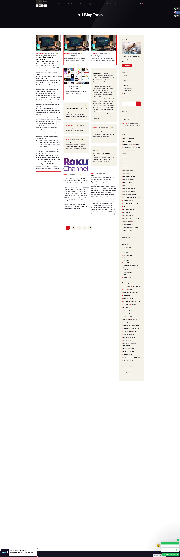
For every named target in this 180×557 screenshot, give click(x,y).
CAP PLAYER (126, 301)
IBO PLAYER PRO (127, 310)
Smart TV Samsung (128, 227)
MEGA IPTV (126, 218)
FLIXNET (133, 304)
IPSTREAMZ (126, 165)
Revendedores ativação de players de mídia (130, 266)
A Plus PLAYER (127, 292)
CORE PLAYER (127, 147)
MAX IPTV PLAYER (128, 215)
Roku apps (126, 269)
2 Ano (133, 286)
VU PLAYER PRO (127, 366)
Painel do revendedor (128, 334)
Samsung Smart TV (128, 224)
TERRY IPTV (126, 360)
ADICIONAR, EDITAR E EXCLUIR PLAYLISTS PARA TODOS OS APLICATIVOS (131, 117)
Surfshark (125, 230)
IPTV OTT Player (127, 322)
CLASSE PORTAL (127, 144)
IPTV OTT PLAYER (128, 171)
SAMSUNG (133, 351)
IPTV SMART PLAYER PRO (130, 194)
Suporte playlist (40, 53)
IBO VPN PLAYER (127, 156)
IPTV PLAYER (126, 174)
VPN (125, 93)
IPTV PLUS (126, 180)
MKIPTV (134, 221)
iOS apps (126, 252)
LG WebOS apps (128, 255)
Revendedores (127, 340)
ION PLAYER (126, 319)
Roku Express (131, 348)
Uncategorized (69, 105)
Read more (127, 65)
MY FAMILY (127, 260)
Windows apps (127, 277)
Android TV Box (127, 141)
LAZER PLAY (126, 203)
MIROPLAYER (135, 328)
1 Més (128, 286)
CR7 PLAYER (136, 147)
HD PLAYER (126, 307)
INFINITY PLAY (127, 162)
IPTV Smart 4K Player (128, 182)
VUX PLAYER (126, 369)
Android (125, 138)
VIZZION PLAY (127, 363)
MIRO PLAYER (127, 221)
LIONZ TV (125, 206)
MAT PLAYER (126, 212)
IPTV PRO (132, 180)
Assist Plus (136, 292)
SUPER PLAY (136, 357)
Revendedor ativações (129, 337)
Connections (67, 53)
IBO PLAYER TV (127, 313)
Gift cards (126, 250)
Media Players (127, 257)
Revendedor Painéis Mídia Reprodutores (129, 344)
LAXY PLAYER (127, 325)
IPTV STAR (126, 197)
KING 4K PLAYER (135, 197)
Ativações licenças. (128, 298)
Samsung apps (128, 272)
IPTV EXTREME (127, 168)
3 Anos (125, 289)
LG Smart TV (134, 203)
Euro (177, 15)
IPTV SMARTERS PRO (129, 191)
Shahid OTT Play (127, 354)
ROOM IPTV (126, 351)
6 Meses (130, 289)
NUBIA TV (134, 331)
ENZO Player (126, 304)
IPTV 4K (133, 165)
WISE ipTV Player (127, 372)
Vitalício (133, 360)
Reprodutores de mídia (130, 262)
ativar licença (126, 295)
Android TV (132, 138)
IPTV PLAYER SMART (129, 177)
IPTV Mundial (125, 114)
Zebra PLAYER (127, 375)
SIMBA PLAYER (127, 357)
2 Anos (138, 286)
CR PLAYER (126, 150)
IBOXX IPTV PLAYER (128, 159)
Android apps (127, 247)
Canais (67, 139)
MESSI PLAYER (134, 218)
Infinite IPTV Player (128, 316)
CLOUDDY (137, 144)
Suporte (95, 127)
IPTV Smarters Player (128, 185)
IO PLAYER (134, 319)
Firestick (133, 150)
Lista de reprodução (98, 148)
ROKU (124, 348)
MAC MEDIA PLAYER (128, 209)
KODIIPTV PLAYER (128, 200)
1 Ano (124, 286)
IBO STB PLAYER (127, 153)
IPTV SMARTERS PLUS (129, 188)
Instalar (65, 86)
